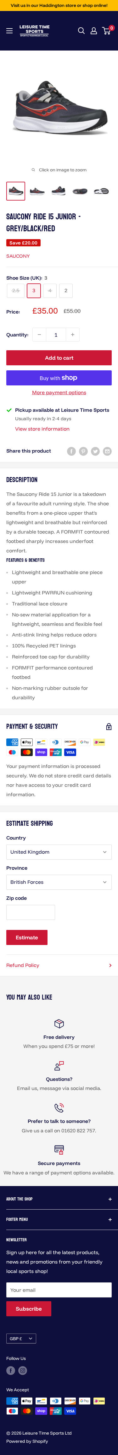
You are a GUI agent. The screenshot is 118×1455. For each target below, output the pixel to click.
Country (16, 838)
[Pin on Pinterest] (83, 451)
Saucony (18, 256)
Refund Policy (22, 965)
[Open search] (81, 30)
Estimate (27, 937)
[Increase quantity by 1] (72, 334)
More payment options (59, 392)
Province (16, 868)
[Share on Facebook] (71, 451)
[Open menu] (9, 30)
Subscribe (29, 1308)
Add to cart (59, 357)
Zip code (16, 898)
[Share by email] (107, 451)
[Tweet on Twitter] (95, 451)
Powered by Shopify (27, 1441)
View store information (42, 429)
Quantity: (17, 334)
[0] (106, 31)
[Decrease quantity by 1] (39, 334)
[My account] (94, 30)
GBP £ (16, 1338)
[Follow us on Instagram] (22, 1370)
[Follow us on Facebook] (10, 1370)
